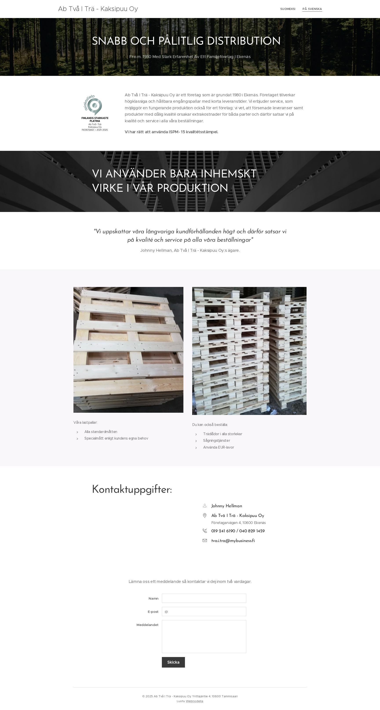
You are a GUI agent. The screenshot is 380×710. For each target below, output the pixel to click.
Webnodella (194, 701)
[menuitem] (289, 9)
